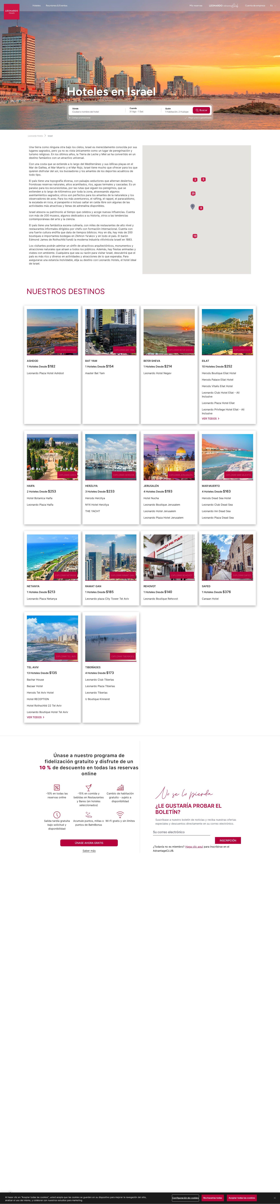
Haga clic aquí (194, 846)
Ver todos (209, 418)
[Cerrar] (274, 1198)
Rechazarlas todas (212, 1198)
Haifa (31, 485)
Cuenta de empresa (255, 5)
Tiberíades (92, 667)
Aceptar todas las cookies (242, 1198)
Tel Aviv (33, 667)
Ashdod (32, 360)
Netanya (33, 586)
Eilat (205, 360)
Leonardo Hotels (35, 136)
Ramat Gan (93, 586)
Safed (206, 586)
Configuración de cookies (185, 1198)
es (271, 5)
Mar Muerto (211, 485)
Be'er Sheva (152, 360)
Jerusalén (151, 485)
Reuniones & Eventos (56, 5)
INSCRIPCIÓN (228, 840)
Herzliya (91, 485)
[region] (140, 1198)
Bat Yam (91, 360)
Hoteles (37, 5)
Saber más (89, 850)
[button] (193, 207)
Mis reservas (196, 5)
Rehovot (150, 586)
